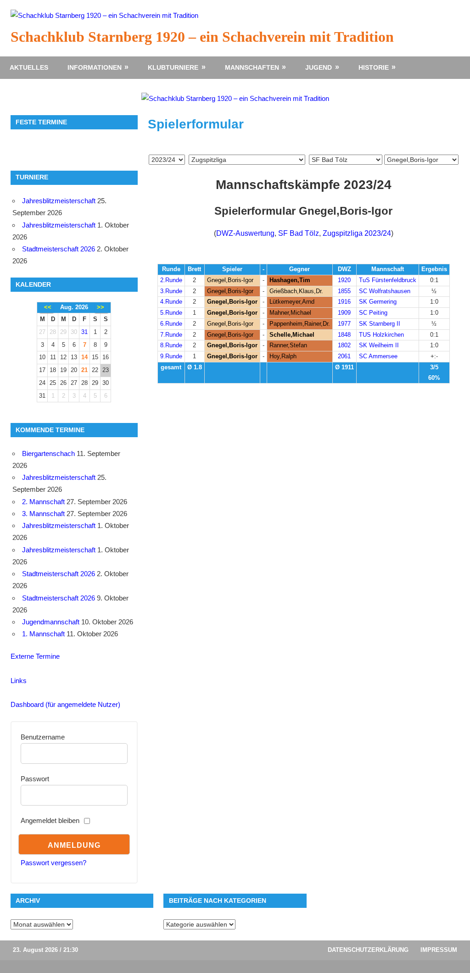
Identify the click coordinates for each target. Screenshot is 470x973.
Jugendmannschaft (50, 622)
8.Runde (171, 345)
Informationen (94, 67)
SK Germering (378, 301)
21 (84, 370)
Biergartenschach (48, 453)
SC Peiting (373, 312)
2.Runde (171, 280)
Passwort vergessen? (53, 863)
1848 (344, 334)
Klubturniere (173, 67)
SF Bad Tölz (298, 233)
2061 (344, 356)
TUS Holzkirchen (381, 334)
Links (19, 680)
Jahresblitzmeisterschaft (58, 201)
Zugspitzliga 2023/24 (357, 233)
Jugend (318, 67)
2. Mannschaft (43, 502)
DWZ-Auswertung (245, 233)
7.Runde (171, 334)
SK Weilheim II (379, 345)
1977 (344, 323)
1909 (344, 312)
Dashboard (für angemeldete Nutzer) (65, 704)
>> (100, 307)
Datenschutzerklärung (368, 949)
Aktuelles (29, 67)
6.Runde (171, 323)
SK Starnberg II (379, 323)
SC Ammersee (378, 356)
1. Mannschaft (43, 634)
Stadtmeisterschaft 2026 (58, 249)
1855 (344, 291)
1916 (344, 301)
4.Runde (171, 301)
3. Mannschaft (43, 513)
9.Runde (171, 356)
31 (84, 331)
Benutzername (43, 737)
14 (84, 357)
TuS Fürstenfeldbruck (387, 280)
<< (47, 307)
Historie (373, 67)
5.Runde (171, 312)
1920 (344, 280)
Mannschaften (252, 67)
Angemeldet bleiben (50, 820)
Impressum (438, 949)
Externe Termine (35, 656)
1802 (344, 345)
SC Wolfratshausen (384, 291)
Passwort (35, 779)
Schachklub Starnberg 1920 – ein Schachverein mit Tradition (202, 36)
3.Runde (171, 291)
